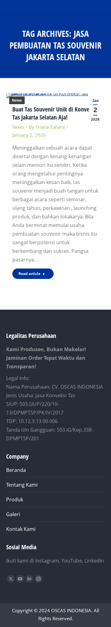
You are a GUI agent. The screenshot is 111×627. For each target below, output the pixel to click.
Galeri (13, 514)
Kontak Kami (20, 529)
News (17, 100)
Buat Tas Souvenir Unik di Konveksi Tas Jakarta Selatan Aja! (54, 113)
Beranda (16, 470)
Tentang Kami (22, 484)
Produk (14, 499)
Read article (29, 273)
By (47, 127)
